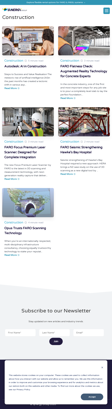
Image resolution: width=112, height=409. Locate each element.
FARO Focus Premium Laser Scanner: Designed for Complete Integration (24, 152)
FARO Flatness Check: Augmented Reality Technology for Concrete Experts (83, 71)
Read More (10, 88)
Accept (92, 397)
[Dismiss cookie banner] (102, 368)
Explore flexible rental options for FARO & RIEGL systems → (56, 2)
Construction (13, 60)
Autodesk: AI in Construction (25, 66)
